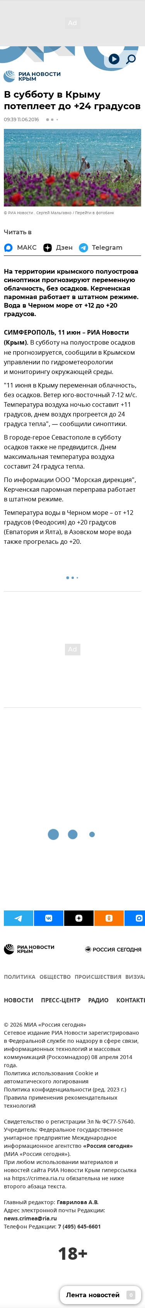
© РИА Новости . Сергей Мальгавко (38, 213)
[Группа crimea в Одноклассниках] (109, 918)
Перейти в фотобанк (94, 213)
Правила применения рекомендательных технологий (61, 1102)
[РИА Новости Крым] (31, 76)
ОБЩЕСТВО (55, 977)
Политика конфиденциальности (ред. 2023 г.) (65, 1090)
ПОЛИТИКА (20, 977)
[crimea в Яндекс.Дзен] (79, 918)
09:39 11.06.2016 (21, 119)
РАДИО (98, 1001)
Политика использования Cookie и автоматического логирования (51, 1077)
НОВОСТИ (18, 1001)
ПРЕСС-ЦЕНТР (60, 1001)
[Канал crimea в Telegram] (18, 918)
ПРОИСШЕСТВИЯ (98, 977)
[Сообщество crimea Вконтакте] (48, 918)
